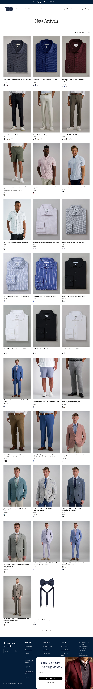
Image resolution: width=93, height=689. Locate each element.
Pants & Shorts (40, 9)
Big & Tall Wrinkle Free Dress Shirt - (16, 296)
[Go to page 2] (50, 630)
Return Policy (46, 650)
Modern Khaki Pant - (10, 135)
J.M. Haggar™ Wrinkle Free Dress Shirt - (17, 79)
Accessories (56, 9)
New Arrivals (19, 9)
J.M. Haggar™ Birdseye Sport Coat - (14, 509)
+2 (41, 139)
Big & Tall (65, 9)
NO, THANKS (50, 682)
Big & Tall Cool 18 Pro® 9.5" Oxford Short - (46, 401)
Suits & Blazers (29, 9)
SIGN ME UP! (50, 678)
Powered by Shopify (17, 683)
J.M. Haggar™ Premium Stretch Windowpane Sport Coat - (74, 509)
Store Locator (28, 650)
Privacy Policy (64, 646)
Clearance (74, 9)
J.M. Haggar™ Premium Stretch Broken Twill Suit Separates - (46, 564)
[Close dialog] (91, 659)
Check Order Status (47, 646)
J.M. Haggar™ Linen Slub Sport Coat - (73, 455)
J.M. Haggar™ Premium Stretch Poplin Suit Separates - (73, 564)
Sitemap (27, 677)
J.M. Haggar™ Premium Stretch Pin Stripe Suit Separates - (16, 619)
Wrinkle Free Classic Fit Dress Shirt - (46, 242)
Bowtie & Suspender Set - (41, 620)
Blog (26, 657)
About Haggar (28, 646)
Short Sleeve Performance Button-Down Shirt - (75, 187)
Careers (27, 653)
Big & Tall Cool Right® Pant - (71, 401)
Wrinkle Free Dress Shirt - (41, 349)
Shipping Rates (46, 653)
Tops (49, 9)
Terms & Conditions (65, 650)
